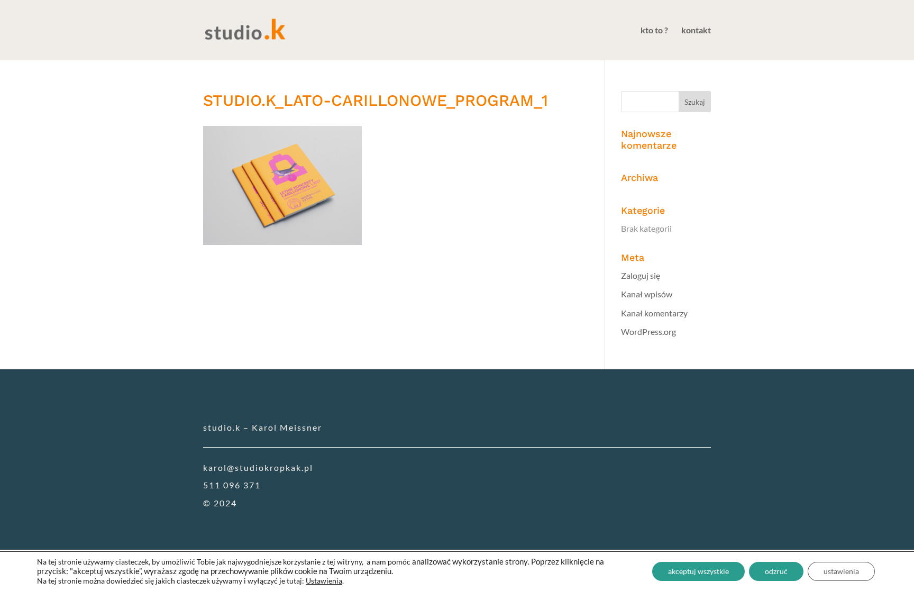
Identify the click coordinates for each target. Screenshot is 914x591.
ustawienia (841, 571)
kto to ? (654, 30)
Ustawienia (324, 580)
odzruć (776, 571)
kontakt (696, 30)
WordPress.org (648, 331)
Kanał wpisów (646, 294)
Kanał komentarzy (654, 313)
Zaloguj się (640, 275)
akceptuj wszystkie (698, 571)
